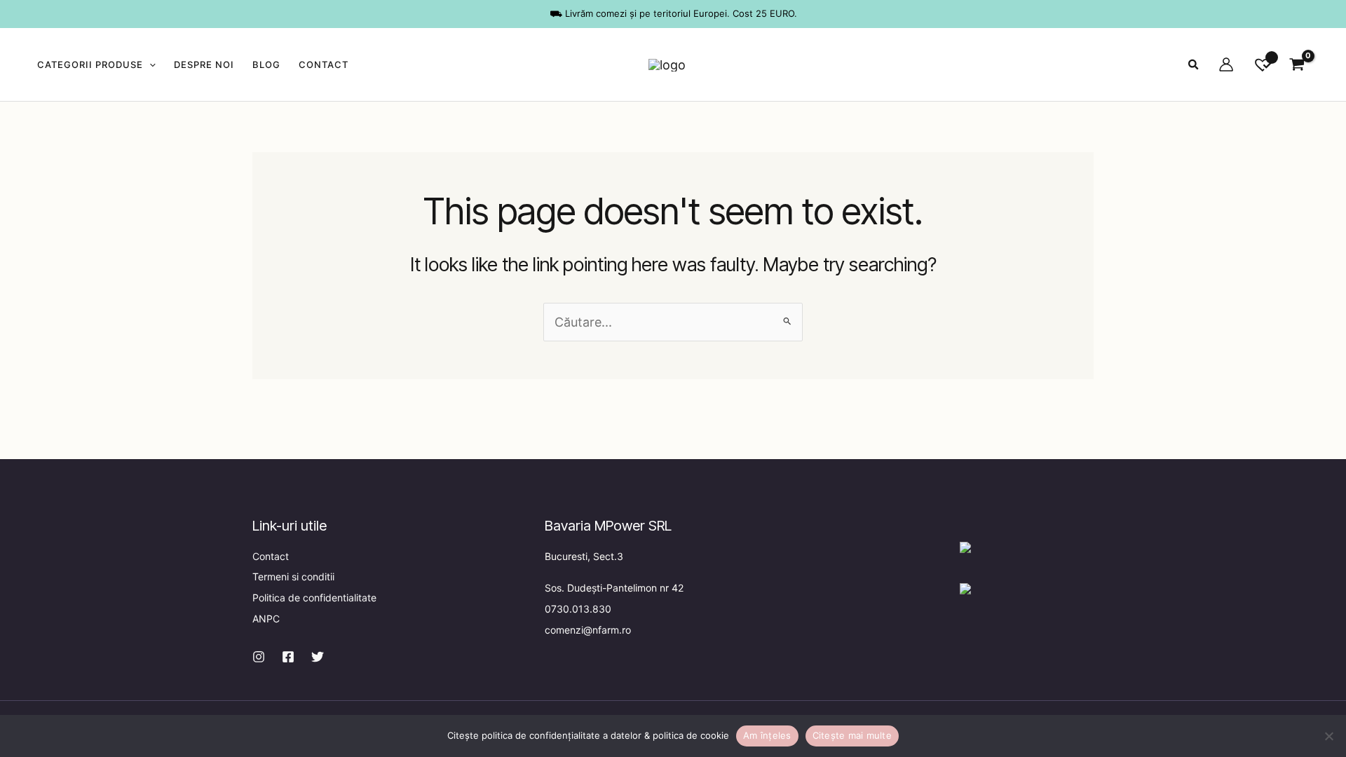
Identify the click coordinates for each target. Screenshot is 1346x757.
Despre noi (204, 64)
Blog (266, 64)
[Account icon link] (1226, 64)
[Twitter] (317, 656)
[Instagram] (258, 656)
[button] (149, 64)
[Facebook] (288, 656)
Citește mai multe (852, 735)
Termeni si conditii (293, 576)
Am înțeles (767, 735)
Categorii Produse (90, 64)
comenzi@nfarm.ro (588, 630)
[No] (1328, 736)
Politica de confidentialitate (314, 597)
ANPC (266, 619)
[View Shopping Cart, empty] (1297, 64)
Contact (323, 64)
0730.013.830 (578, 609)
